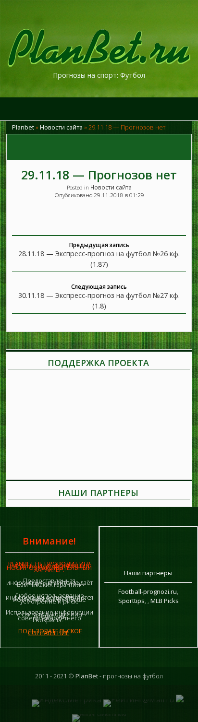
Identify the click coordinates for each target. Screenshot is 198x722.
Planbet (23, 127)
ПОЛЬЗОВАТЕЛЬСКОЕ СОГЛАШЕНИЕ (50, 632)
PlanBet (86, 676)
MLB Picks (164, 600)
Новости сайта (61, 127)
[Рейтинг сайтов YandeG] (99, 714)
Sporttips (131, 600)
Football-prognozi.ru (147, 591)
